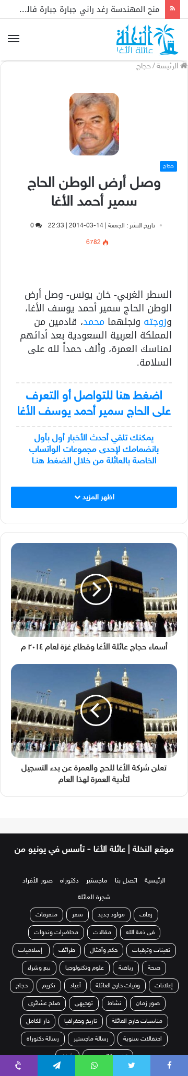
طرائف (66, 961)
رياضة (126, 979)
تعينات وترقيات (151, 961)
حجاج (143, 66)
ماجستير (97, 892)
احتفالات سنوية (142, 1050)
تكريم (48, 997)
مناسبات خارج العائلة (137, 1032)
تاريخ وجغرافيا (80, 1032)
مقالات (102, 944)
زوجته (155, 322)
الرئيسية (155, 892)
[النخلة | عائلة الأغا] (148, 39)
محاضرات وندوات (56, 944)
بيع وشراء (39, 979)
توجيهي (84, 1015)
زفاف (145, 926)
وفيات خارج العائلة (118, 997)
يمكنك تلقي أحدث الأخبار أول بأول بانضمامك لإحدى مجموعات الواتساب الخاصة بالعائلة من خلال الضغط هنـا (94, 449)
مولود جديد (111, 926)
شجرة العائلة (94, 909)
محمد (93, 322)
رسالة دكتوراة (43, 1050)
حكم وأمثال (104, 961)
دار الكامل (38, 1032)
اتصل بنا (126, 892)
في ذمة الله (140, 944)
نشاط (114, 1015)
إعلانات (164, 997)
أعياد (75, 997)
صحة (154, 979)
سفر (77, 926)
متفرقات (46, 926)
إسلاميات (31, 961)
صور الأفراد (37, 892)
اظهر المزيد (97, 497)
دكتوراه (69, 892)
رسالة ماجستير (91, 1050)
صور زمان (148, 1015)
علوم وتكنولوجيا (84, 979)
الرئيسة (168, 66)
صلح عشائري (44, 1015)
